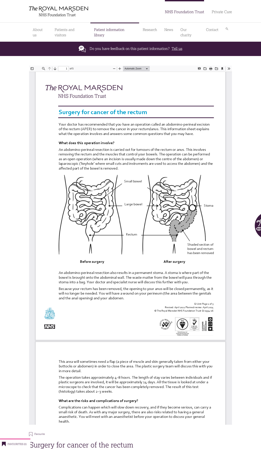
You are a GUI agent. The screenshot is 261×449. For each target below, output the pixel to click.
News (168, 30)
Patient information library (109, 32)
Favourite (39, 434)
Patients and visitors (65, 32)
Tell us (177, 48)
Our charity (185, 32)
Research (150, 30)
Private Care (222, 12)
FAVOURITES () (17, 444)
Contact (212, 30)
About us (38, 32)
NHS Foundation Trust (184, 12)
